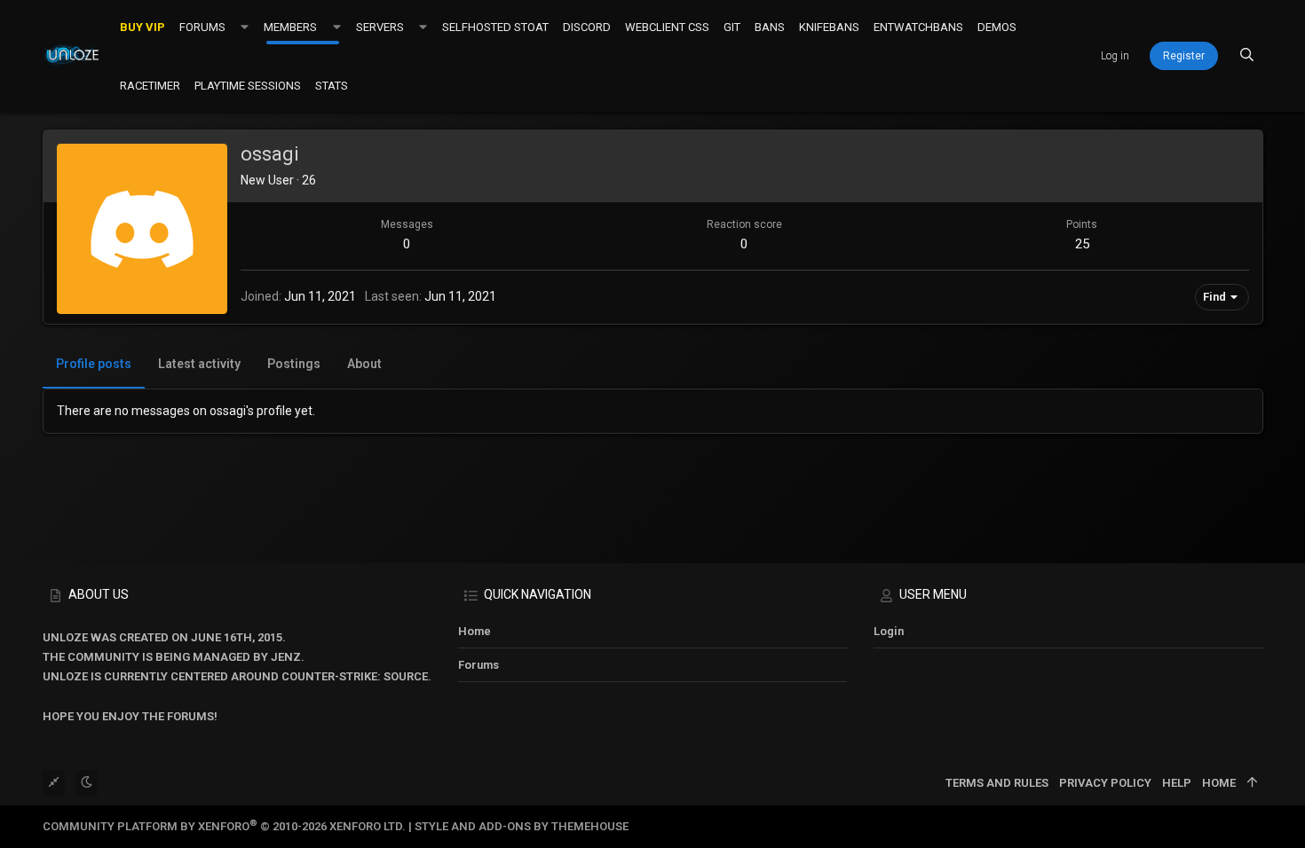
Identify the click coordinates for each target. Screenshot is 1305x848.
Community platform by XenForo (224, 826)
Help (1176, 782)
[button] (245, 26)
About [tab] (364, 364)
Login (889, 631)
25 (1082, 244)
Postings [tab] (293, 364)
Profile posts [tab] (93, 364)
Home (474, 631)
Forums (478, 664)
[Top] (1252, 783)
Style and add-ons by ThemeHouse (522, 826)
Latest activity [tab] (199, 364)
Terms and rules (996, 782)
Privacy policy (1105, 782)
